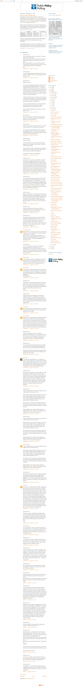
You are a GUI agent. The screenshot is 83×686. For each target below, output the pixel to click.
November (53, 93)
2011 (51, 87)
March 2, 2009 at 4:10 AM (29, 652)
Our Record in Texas (54, 144)
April (52, 105)
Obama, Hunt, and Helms (55, 139)
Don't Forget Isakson (54, 194)
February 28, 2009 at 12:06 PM (31, 441)
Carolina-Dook (53, 204)
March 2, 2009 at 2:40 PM (29, 661)
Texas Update (53, 160)
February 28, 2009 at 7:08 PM (30, 545)
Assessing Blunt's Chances (56, 156)
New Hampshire (54, 236)
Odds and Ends (54, 228)
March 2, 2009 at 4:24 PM (29, 671)
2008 (51, 246)
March (52, 107)
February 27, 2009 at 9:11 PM (30, 312)
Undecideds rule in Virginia (56, 237)
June (52, 102)
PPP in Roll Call (54, 161)
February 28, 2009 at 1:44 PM (30, 508)
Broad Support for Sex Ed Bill (56, 142)
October (52, 95)
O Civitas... (53, 155)
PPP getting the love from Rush (57, 124)
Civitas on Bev (53, 115)
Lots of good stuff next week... (56, 182)
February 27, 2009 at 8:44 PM (30, 290)
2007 (51, 248)
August (52, 98)
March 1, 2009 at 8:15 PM (29, 619)
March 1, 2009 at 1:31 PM (29, 599)
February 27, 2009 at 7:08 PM (30, 241)
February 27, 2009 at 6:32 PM (30, 212)
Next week (53, 110)
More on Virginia (54, 226)
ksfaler (24, 306)
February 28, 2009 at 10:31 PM (31, 569)
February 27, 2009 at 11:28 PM (31, 328)
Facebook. (59, 15)
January (52, 244)
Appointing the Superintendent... (57, 188)
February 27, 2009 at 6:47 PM (30, 227)
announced (36, 18)
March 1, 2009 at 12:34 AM (29, 582)
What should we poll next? (56, 190)
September (53, 97)
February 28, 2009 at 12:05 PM (31, 413)
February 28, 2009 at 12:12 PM (31, 469)
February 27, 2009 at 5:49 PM (30, 203)
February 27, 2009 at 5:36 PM (30, 173)
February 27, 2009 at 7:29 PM (30, 254)
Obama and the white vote (56, 242)
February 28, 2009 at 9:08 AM (30, 367)
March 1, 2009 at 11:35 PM (29, 627)
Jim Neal (52, 213)
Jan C (24, 357)
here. (35, 22)
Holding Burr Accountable (55, 232)
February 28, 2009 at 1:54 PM (30, 523)
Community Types (54, 224)
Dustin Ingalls (51, 78)
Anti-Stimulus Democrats (55, 180)
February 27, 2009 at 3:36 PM (30, 68)
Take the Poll (53, 215)
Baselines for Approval (55, 175)
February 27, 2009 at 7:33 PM (30, 277)
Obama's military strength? (56, 177)
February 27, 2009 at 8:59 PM (30, 303)
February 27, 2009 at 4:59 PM (30, 155)
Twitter (54, 15)
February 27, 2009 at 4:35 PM (30, 121)
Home (33, 676)
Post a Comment (23, 674)
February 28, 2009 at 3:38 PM (30, 534)
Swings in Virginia (54, 221)
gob (23, 485)
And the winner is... (54, 202)
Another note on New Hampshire (57, 183)
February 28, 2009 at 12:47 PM (31, 482)
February (53, 108)
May (52, 103)
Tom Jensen (51, 81)
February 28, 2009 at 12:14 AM (31, 340)
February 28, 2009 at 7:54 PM (30, 560)
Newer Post (22, 676)
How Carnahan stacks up (55, 234)
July (52, 100)
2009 (51, 90)
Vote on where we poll (55, 178)
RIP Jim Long (53, 239)
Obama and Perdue (54, 132)
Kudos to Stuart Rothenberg (56, 223)
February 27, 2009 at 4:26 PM (30, 112)
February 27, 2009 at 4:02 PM (30, 77)
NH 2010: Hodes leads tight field (57, 196)
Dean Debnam (51, 77)
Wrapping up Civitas (54, 241)
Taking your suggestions (55, 216)
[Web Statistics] (41, 685)
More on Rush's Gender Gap (56, 117)
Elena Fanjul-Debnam (53, 80)
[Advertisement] (57, 64)
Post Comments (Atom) (29, 678)
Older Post (45, 676)
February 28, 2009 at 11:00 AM (31, 386)
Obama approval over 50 (55, 166)
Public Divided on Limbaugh (56, 141)
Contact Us (51, 254)
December (53, 92)
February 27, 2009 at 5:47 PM (30, 189)
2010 (51, 89)
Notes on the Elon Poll (55, 112)
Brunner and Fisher (54, 167)
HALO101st (25, 444)
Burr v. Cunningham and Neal (56, 158)
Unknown (24, 257)
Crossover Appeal (54, 113)
